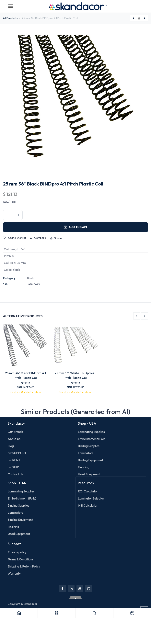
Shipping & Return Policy (24, 566)
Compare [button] (40, 238)
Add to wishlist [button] (16, 238)
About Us (14, 439)
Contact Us (15, 474)
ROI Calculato (87, 491)
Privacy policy (17, 552)
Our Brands (15, 432)
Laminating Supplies (91, 432)
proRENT (14, 460)
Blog (11, 446)
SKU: (6, 284)
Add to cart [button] (78, 227)
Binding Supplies (88, 446)
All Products (10, 18)
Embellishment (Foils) (92, 439)
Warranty (14, 573)
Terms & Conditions (20, 559)
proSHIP (13, 467)
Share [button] (58, 238)
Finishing (83, 467)
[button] (136, 316)
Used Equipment (89, 474)
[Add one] (18, 215)
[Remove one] (7, 215)
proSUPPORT (17, 453)
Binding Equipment (90, 460)
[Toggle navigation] (11, 6)
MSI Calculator (88, 505)
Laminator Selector (91, 498)
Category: (9, 278)
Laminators (85, 453)
